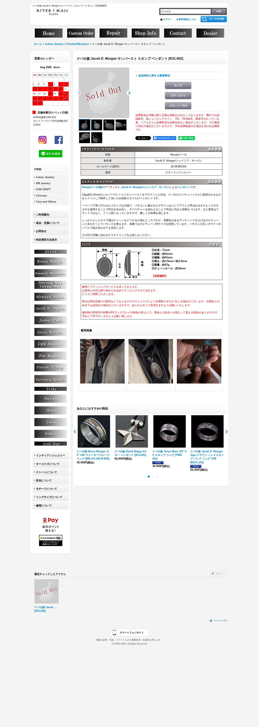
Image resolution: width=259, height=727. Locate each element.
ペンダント (183, 187)
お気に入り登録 (178, 105)
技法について (44, 480)
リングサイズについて (49, 497)
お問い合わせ (178, 95)
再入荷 (178, 85)
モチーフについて (46, 488)
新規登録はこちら (187, 19)
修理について (44, 505)
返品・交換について (48, 222)
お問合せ (41, 231)
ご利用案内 (42, 214)
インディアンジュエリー (50, 455)
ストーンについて (46, 472)
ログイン (167, 19)
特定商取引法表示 (46, 239)
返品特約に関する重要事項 (154, 75)
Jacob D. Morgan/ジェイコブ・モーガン (145, 187)
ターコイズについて (48, 463)
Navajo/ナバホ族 (92, 187)
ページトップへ (220, 620)
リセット (219, 573)
